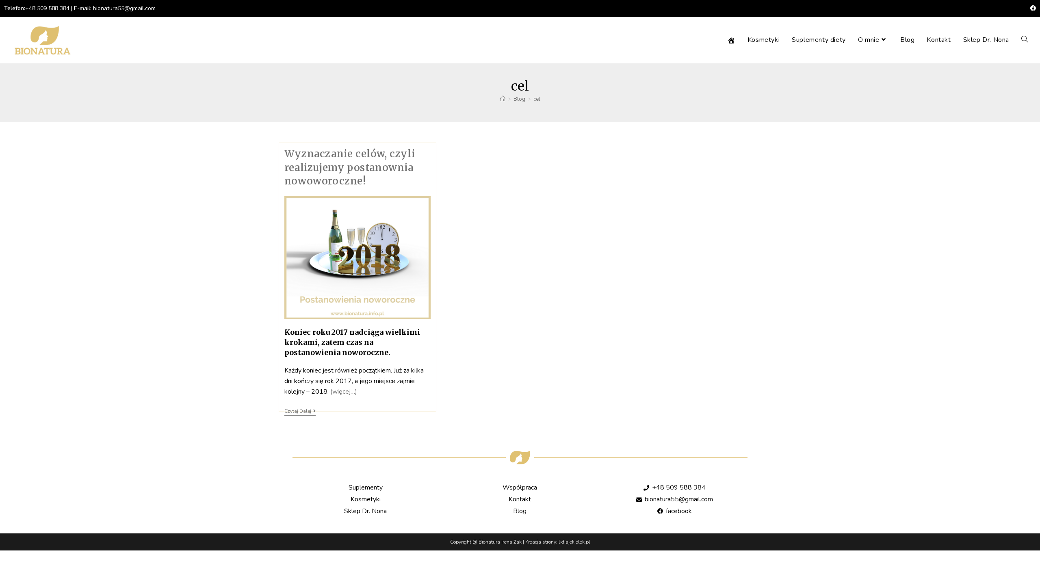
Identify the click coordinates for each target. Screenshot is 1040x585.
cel (536, 99)
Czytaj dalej (300, 411)
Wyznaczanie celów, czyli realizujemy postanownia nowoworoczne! (349, 167)
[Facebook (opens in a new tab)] (1032, 8)
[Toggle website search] (1024, 40)
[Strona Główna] (502, 99)
